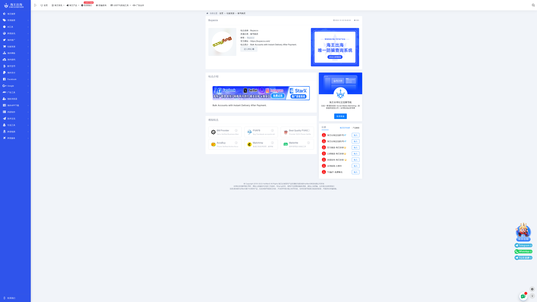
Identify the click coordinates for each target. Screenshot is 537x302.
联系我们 (87, 5)
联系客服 (340, 116)
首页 (45, 5)
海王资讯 (58, 5)
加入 (356, 135)
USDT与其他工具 (121, 5)
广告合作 (140, 5)
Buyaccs (250, 38)
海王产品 (73, 5)
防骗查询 (102, 5)
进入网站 (248, 49)
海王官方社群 (345, 128)
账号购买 (241, 13)
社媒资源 (230, 13)
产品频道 (356, 128)
